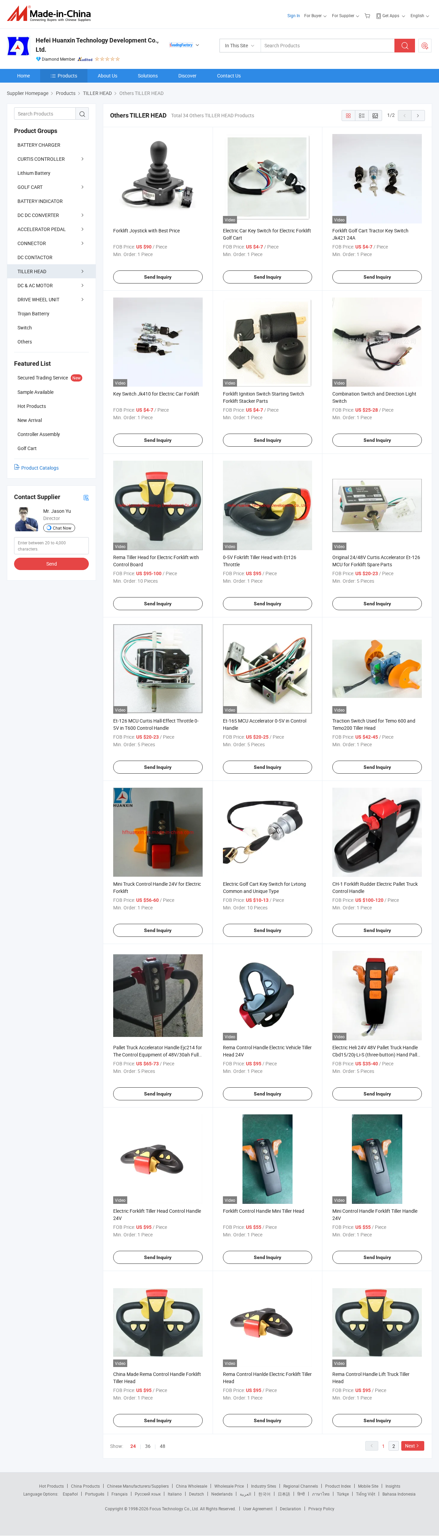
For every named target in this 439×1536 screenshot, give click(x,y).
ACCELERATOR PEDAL (41, 229)
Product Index (338, 1486)
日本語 (284, 1494)
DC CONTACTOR (34, 257)
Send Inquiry (157, 277)
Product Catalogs (40, 467)
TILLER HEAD (31, 271)
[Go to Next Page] (418, 115)
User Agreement (258, 1508)
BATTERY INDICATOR (40, 201)
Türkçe (343, 1494)
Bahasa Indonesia (399, 1494)
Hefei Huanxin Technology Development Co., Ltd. (97, 45)
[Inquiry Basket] (368, 15)
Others (24, 341)
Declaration (290, 1508)
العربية (245, 1494)
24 (133, 1446)
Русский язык (148, 1494)
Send (51, 563)
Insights (392, 1486)
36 (148, 1446)
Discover (187, 75)
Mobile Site (368, 1486)
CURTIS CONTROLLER (41, 159)
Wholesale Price (229, 1486)
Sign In (293, 15)
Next (410, 1445)
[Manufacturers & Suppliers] (51, 13)
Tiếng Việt (365, 1494)
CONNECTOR (31, 243)
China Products (85, 1486)
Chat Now (62, 528)
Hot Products (51, 1486)
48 (162, 1446)
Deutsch (196, 1494)
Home (23, 75)
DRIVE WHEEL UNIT (38, 299)
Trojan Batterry (33, 313)
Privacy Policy (321, 1508)
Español (70, 1494)
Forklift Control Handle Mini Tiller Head (263, 1211)
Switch (24, 327)
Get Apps (390, 15)
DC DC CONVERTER (38, 215)
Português (94, 1494)
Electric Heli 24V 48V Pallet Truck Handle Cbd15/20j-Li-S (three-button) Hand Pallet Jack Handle (376, 1054)
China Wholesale (191, 1486)
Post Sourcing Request (424, 45)
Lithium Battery (33, 173)
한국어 (264, 1494)
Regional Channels (300, 1486)
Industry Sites (263, 1486)
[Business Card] (86, 497)
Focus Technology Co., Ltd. (175, 1508)
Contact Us (229, 75)
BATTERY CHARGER (38, 145)
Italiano (175, 1494)
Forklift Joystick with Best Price (146, 230)
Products (67, 75)
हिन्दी (301, 1494)
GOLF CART (30, 187)
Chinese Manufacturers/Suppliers (138, 1486)
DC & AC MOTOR (35, 285)
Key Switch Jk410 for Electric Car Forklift (156, 393)
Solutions (148, 75)
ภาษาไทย (321, 1494)
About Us (107, 75)
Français (119, 1494)
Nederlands (222, 1494)
